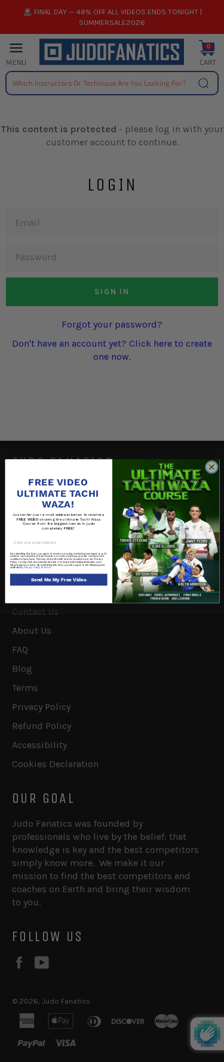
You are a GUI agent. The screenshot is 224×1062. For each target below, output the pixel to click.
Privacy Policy (31, 567)
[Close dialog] (211, 467)
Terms (46, 567)
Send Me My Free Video (58, 580)
